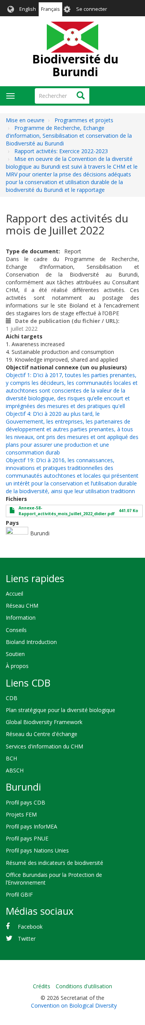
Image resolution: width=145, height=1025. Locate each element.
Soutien (15, 654)
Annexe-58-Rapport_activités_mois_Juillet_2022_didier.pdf (67, 510)
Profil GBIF (19, 894)
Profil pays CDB (25, 802)
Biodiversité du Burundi (75, 65)
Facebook (30, 926)
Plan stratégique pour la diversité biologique (60, 710)
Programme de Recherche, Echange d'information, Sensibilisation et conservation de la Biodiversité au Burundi (69, 135)
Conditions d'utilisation (84, 986)
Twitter (27, 938)
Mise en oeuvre (25, 120)
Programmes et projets (84, 120)
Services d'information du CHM (44, 746)
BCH (11, 758)
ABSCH (15, 770)
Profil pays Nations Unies (37, 850)
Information (21, 617)
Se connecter (91, 9)
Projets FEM (21, 814)
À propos (17, 666)
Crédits (41, 986)
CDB (11, 698)
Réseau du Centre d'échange (41, 734)
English (27, 9)
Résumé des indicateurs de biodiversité (54, 862)
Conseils (16, 630)
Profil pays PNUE (27, 838)
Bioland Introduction (31, 642)
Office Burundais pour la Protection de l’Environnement (54, 878)
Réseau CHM (22, 605)
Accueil (14, 593)
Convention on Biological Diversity (74, 1005)
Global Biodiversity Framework (44, 722)
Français (50, 9)
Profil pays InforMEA (31, 826)
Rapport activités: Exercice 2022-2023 (61, 151)
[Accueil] (72, 37)
